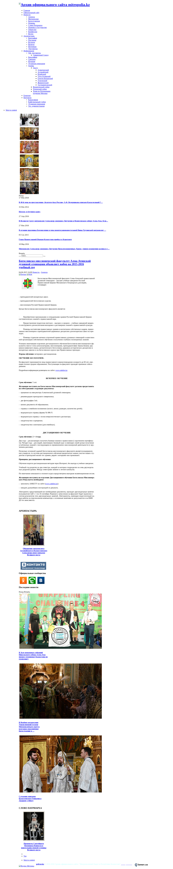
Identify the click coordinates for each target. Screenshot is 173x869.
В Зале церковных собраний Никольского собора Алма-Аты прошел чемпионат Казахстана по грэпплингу (33, 656)
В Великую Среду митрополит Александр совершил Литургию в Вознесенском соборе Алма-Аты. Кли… (63, 221)
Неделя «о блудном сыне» (29, 212)
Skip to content (11, 110)
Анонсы (44, 272)
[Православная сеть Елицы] (33, 583)
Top (25, 856)
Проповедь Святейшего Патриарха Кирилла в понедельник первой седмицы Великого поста (33, 847)
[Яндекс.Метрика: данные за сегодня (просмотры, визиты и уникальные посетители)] (26, 866)
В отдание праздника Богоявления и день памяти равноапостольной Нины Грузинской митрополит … (62, 230)
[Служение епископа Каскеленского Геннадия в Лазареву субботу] (60, 792)
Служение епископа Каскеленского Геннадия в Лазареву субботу (30, 798)
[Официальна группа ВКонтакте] (41, 583)
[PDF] (29, 274)
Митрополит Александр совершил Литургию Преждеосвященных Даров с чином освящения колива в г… (64, 249)
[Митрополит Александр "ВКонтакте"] (34, 569)
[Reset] (44, 256)
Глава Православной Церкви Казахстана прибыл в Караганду (45, 239)
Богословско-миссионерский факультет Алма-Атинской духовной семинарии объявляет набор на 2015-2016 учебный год (55, 264)
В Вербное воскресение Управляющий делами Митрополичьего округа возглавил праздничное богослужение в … (29, 726)
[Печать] (22, 274)
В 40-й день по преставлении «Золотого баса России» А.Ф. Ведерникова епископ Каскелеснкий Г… (61, 202)
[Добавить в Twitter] (21, 505)
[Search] (20, 256)
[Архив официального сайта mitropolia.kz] (54, 4)
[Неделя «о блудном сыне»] (29, 139)
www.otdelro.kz (61, 370)
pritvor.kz (40, 864)
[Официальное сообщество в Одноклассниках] (24, 583)
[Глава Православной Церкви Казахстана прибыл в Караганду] (29, 180)
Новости (36, 272)
